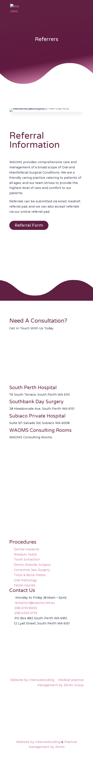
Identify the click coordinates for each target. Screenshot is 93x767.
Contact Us (26, 343)
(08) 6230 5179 (26, 613)
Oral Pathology (25, 580)
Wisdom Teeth (25, 554)
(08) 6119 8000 (26, 608)
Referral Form (29, 225)
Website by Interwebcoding (32, 680)
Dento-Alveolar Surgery (32, 565)
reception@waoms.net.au (34, 603)
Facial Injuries (24, 585)
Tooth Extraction (27, 559)
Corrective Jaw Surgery (32, 570)
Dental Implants (26, 549)
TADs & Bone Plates (30, 575)
